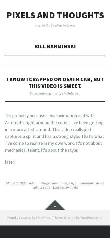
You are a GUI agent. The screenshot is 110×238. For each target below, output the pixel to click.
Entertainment (40, 93)
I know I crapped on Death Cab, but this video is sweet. (55, 82)
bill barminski (85, 183)
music (56, 93)
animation (59, 183)
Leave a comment (65, 187)
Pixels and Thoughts (55, 15)
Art (71, 183)
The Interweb (71, 93)
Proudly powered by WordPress (29, 218)
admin (33, 183)
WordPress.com (91, 218)
